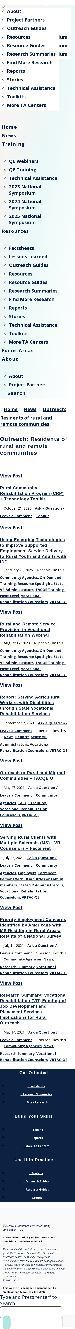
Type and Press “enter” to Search (28, 1300)
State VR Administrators (41, 885)
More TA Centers (37, 1146)
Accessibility (11, 1237)
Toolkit (42, 516)
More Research (37, 1102)
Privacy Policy (30, 1237)
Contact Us (62, 4)
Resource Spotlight (35, 583)
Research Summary (17, 966)
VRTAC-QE (58, 601)
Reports (22, 736)
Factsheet (47, 873)
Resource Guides (37, 1189)
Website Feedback (31, 1241)
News (8, 736)
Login (47, 4)
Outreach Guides (37, 1181)
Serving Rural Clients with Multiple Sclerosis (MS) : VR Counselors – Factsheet (30, 843)
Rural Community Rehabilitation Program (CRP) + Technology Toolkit (32, 493)
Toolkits (37, 1173)
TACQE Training (32, 803)
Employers (27, 873)
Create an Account (25, 4)
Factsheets (37, 1086)
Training (37, 1130)
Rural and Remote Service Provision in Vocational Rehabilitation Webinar (28, 629)
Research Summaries (37, 1094)
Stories (37, 1198)
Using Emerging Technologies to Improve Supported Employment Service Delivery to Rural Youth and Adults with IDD (33, 550)
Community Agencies (19, 577)
